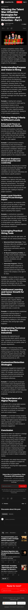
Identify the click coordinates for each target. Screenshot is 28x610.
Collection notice (14, 599)
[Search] (25, 532)
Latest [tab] (6, 532)
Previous (6, 503)
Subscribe (19, 2)
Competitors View (9, 23)
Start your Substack (10, 603)
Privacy (18, 598)
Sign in (25, 2)
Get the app (21, 603)
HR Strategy (5, 6)
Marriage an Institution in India (9, 571)
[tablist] (7, 514)
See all (4, 578)
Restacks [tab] (11, 514)
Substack (6, 607)
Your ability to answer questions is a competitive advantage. (10, 557)
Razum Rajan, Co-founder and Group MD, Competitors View (9, 543)
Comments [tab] (4, 514)
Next (23, 503)
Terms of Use (21, 489)
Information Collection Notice (16, 491)
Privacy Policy (14, 492)
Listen (24, 24)
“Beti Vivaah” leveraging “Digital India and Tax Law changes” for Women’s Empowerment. (9, 567)
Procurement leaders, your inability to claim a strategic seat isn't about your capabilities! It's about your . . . (10, 538)
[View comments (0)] (7, 28)
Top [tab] (3, 532)
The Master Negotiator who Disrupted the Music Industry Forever (10, 553)
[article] (14, 542)
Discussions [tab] (12, 532)
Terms (22, 598)
